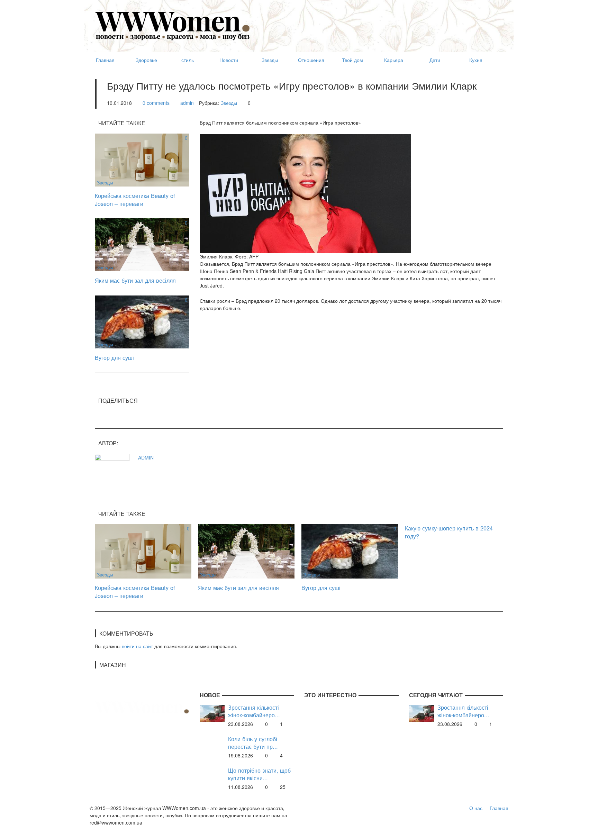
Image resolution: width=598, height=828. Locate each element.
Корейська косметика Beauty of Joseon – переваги (135, 199)
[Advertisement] (377, 22)
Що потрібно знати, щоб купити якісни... (259, 774)
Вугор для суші (114, 357)
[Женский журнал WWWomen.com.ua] (173, 25)
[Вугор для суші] (142, 321)
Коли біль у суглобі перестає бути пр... (253, 742)
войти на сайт (137, 646)
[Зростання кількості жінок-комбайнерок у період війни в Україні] (212, 712)
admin (187, 102)
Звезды (229, 102)
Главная (499, 807)
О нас (475, 807)
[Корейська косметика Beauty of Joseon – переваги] (142, 159)
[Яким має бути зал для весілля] (142, 243)
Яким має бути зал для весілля (135, 280)
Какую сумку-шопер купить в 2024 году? (449, 532)
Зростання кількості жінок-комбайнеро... (254, 711)
